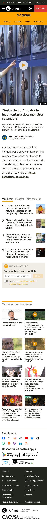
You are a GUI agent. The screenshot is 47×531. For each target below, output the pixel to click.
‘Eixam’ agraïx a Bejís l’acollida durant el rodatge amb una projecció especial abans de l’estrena (33, 413)
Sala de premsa (8, 476)
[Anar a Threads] (38, 438)
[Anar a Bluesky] (32, 438)
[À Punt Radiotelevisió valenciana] (16, 510)
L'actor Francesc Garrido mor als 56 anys (12, 324)
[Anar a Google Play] (11, 454)
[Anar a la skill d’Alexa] (6, 462)
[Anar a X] (10, 438)
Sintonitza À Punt (32, 476)
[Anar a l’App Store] (30, 454)
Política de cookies (32, 502)
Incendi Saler (40, 2)
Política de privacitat (10, 502)
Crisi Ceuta (27, 2)
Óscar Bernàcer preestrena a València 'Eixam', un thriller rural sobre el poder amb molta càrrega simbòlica (34, 328)
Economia (38, 21)
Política (7, 21)
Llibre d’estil (30, 490)
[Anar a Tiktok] (21, 438)
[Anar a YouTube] (27, 438)
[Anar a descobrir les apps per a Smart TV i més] (23, 462)
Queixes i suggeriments (34, 481)
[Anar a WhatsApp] (4, 443)
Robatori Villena (14, 2)
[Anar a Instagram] (15, 438)
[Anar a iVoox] (9, 443)
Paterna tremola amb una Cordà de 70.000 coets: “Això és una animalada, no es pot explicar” (34, 356)
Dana (27, 21)
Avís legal (29, 495)
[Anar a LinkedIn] (21, 443)
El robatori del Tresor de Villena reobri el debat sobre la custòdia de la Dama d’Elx (12, 382)
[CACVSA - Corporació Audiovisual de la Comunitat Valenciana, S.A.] (21, 517)
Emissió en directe (9, 481)
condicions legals (27, 281)
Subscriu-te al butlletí (10, 485)
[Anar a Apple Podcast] (15, 443)
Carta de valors (8, 490)
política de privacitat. (19, 284)
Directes (40, 8)
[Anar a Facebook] (4, 438)
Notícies (23, 15)
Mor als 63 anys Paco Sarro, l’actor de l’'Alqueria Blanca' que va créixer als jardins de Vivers (12, 356)
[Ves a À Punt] (14, 8)
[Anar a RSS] (27, 443)
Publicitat (29, 471)
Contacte (6, 471)
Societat (17, 21)
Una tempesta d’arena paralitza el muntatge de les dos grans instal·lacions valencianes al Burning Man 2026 (34, 385)
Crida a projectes (32, 485)
